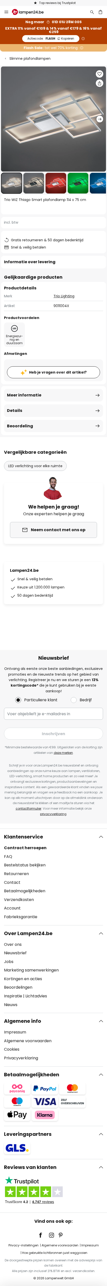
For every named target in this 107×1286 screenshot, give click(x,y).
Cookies (11, 1049)
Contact (12, 882)
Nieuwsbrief (15, 953)
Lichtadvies (36, 996)
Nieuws (10, 1005)
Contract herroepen (25, 848)
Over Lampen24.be (28, 933)
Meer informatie (24, 395)
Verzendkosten (19, 899)
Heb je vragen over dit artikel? (58, 372)
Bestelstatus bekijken (25, 865)
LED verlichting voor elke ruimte (35, 465)
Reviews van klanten (30, 1167)
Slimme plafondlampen (30, 58)
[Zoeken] (92, 12)
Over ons (13, 944)
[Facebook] (43, 1235)
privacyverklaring (53, 814)
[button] (11, 183)
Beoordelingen (18, 987)
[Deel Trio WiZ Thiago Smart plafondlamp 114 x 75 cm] (99, 83)
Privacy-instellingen (23, 1245)
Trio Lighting (64, 296)
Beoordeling (20, 426)
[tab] (53, 877)
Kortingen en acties (23, 979)
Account (12, 908)
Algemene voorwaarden (28, 1041)
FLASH (50, 38)
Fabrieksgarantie (20, 917)
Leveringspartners (28, 1134)
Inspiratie (13, 996)
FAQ (8, 856)
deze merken (63, 753)
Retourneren (16, 874)
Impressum (15, 1032)
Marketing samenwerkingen (31, 970)
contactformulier (28, 808)
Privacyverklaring (21, 1058)
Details (14, 410)
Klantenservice (23, 836)
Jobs (8, 961)
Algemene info (22, 1021)
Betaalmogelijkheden (24, 891)
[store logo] (31, 12)
